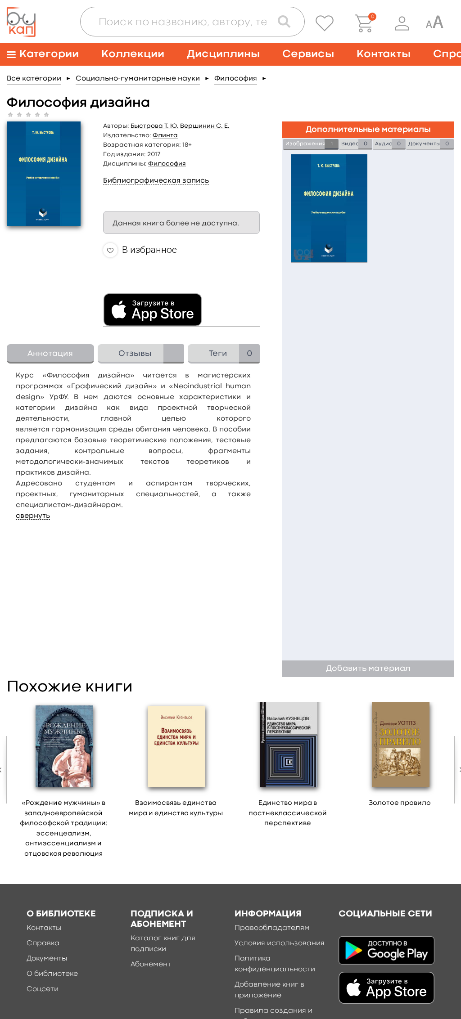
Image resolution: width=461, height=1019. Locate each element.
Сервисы (308, 54)
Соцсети (43, 989)
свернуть (33, 516)
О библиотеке (52, 974)
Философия (235, 79)
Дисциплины (223, 54)
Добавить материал (368, 668)
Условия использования (280, 943)
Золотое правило (400, 803)
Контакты (384, 54)
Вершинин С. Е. (205, 126)
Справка (43, 943)
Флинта (165, 135)
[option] (64, 783)
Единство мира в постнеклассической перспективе (288, 813)
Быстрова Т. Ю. (155, 126)
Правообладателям (272, 928)
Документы (47, 959)
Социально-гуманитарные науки (138, 79)
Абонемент (151, 964)
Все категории (34, 79)
